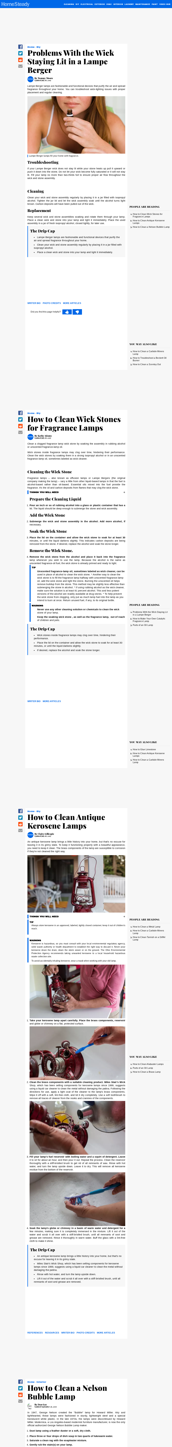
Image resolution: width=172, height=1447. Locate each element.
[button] (20, 48)
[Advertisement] (76, 280)
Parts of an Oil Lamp (143, 625)
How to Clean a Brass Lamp (147, 1072)
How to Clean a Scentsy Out (147, 364)
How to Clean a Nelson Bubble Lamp (151, 227)
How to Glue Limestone (144, 749)
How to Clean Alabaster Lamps (148, 1064)
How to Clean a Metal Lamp (146, 927)
